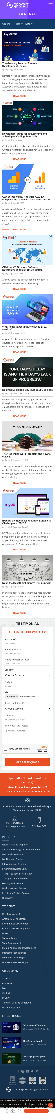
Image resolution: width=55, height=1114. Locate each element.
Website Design (10, 938)
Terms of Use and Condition (16, 1002)
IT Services (7, 897)
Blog (4, 988)
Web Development (11, 943)
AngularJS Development (14, 918)
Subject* (9, 715)
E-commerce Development (15, 923)
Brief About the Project (16, 725)
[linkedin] (27, 1071)
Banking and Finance (13, 859)
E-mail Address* (13, 649)
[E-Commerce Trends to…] (11, 1027)
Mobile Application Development (19, 947)
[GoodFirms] (12, 1080)
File (6, 692)
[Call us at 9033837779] (7, 1111)
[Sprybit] (17, 5)
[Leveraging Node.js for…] (11, 1058)
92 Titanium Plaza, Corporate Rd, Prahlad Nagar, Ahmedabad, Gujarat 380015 (27, 808)
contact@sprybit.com (14, 826)
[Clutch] (22, 1080)
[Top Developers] (32, 1080)
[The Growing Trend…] (11, 1042)
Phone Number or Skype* (18, 659)
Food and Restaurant (13, 854)
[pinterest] (36, 1071)
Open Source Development (16, 928)
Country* (9, 669)
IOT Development (11, 914)
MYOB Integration (11, 1007)
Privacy (5, 997)
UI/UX (5, 933)
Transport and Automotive (15, 878)
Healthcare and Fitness (14, 888)
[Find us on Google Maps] (19, 1111)
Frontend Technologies (14, 957)
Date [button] (28, 23)
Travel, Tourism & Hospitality (17, 873)
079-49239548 (39, 825)
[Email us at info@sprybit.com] (13, 1111)
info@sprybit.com (15, 822)
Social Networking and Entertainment (21, 849)
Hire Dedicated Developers (16, 962)
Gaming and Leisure (12, 883)
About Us (7, 978)
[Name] (36, 1111)
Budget (8, 682)
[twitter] (32, 1071)
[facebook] (18, 1071)
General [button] (6, 23)
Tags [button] (18, 23)
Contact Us (7, 993)
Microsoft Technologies (14, 952)
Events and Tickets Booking (16, 893)
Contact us (11, 791)
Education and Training (14, 864)
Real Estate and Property (15, 844)
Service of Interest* (14, 703)
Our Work (7, 983)
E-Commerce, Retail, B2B (14, 868)
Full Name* (10, 639)
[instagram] (22, 1071)
